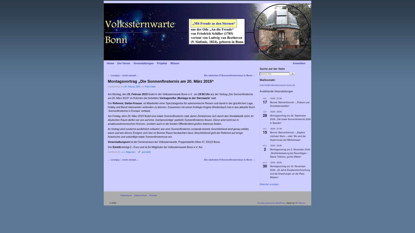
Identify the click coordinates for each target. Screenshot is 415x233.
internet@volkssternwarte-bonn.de (277, 85)
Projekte (162, 63)
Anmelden (299, 63)
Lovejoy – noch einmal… (123, 75)
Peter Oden (150, 86)
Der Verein (123, 63)
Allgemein (130, 152)
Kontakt (153, 195)
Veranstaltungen (143, 63)
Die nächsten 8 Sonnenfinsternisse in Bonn (229, 75)
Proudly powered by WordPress (271, 203)
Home (110, 63)
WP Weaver (300, 203)
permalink (146, 152)
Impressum (126, 195)
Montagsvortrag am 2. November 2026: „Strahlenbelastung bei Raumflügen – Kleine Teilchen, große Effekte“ (290, 153)
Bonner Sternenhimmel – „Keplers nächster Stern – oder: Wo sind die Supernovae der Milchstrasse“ (288, 136)
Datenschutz (140, 195)
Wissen (174, 63)
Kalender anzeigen (269, 184)
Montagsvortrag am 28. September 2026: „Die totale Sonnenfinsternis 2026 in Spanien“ (290, 119)
